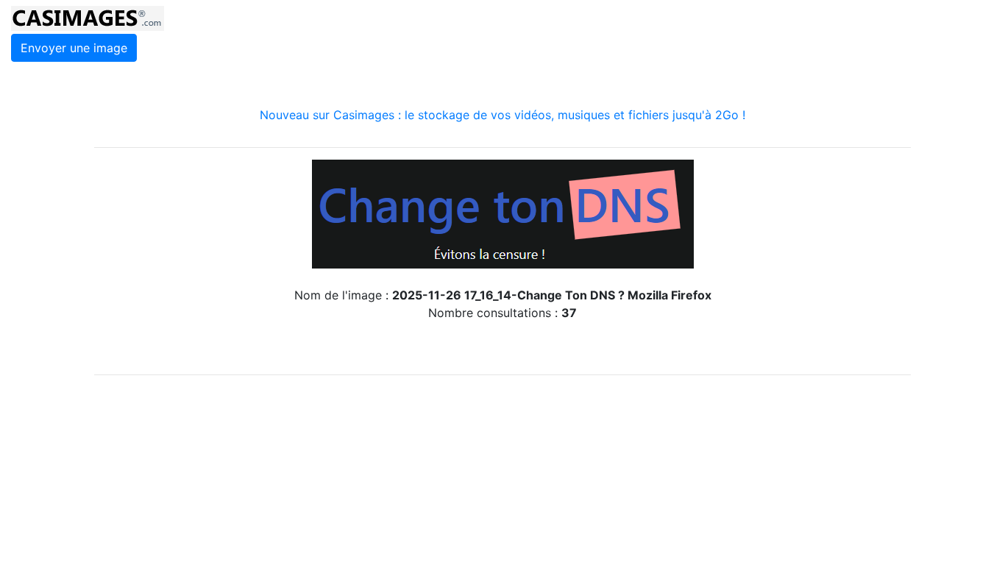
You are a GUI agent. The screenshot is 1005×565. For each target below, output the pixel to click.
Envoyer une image (74, 47)
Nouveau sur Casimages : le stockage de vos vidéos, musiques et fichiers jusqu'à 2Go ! (502, 114)
